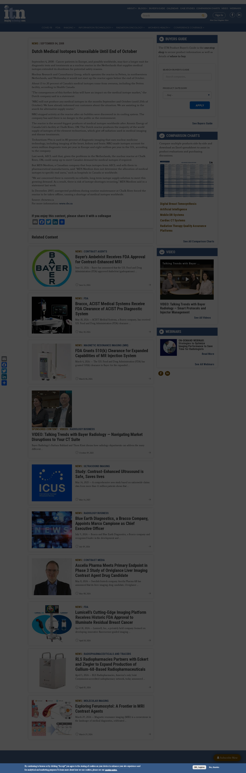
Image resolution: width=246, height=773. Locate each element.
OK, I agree (199, 767)
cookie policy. (111, 769)
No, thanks (214, 767)
